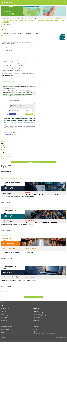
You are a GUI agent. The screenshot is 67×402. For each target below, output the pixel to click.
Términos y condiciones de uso (6, 326)
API (34, 318)
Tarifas (2, 318)
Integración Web (4, 320)
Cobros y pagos (4, 317)
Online (3, 27)
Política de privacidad (5, 329)
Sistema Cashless (37, 317)
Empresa (35, 309)
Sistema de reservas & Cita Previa (40, 315)
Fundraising (36, 311)
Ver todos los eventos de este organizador (33, 296)
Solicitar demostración (5, 321)
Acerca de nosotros (4, 309)
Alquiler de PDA (36, 320)
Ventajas (2, 314)
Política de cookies (4, 327)
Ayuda (2, 330)
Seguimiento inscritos (5, 315)
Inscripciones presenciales (38, 312)
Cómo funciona (3, 311)
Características (3, 312)
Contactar (2, 332)
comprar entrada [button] (33, 162)
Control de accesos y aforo (38, 314)
